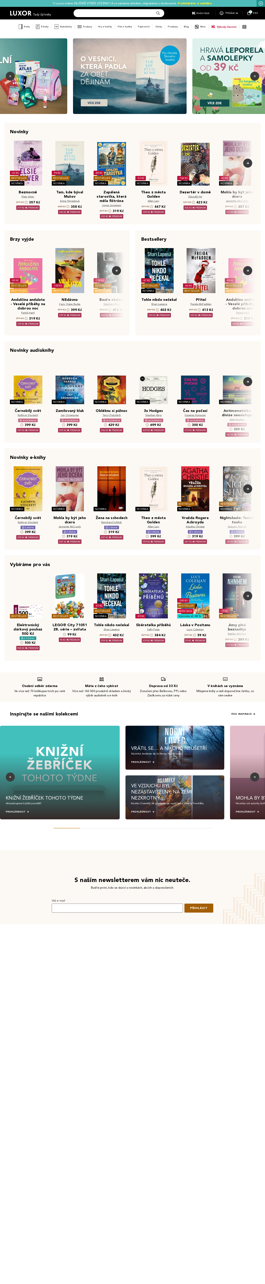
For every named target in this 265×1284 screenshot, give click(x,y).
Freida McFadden (201, 304)
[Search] (158, 13)
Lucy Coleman (195, 629)
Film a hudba (125, 26)
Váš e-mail (58, 900)
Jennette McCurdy (237, 201)
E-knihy (45, 26)
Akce (203, 26)
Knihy (27, 26)
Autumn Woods (237, 526)
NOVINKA (17, 183)
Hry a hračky (105, 26)
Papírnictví (144, 26)
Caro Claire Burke (69, 304)
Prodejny (173, 26)
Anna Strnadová (70, 201)
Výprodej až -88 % (190, 616)
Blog (186, 26)
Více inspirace (241, 714)
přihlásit (198, 908)
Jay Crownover (70, 415)
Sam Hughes (237, 419)
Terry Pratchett (112, 415)
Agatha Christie (195, 526)
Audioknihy (66, 26)
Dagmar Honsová (195, 415)
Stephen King (111, 304)
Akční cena (185, 610)
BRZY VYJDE (19, 290)
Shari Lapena (159, 304)
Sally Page (153, 629)
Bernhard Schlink (111, 522)
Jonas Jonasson (111, 205)
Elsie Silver (28, 196)
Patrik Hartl (28, 312)
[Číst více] (130, 76)
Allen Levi (153, 201)
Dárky (159, 26)
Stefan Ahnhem (237, 633)
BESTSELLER (18, 178)
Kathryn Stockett (28, 415)
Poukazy (87, 26)
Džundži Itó (195, 196)
